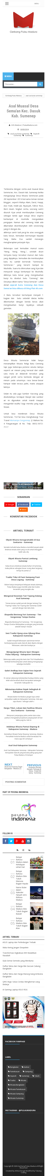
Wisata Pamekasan (17, 1089)
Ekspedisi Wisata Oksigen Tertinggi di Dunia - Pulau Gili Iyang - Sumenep (34, 770)
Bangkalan (14, 1067)
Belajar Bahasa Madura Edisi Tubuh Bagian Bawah (22, 909)
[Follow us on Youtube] (23, 841)
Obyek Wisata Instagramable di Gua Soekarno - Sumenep (23, 541)
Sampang (28, 1071)
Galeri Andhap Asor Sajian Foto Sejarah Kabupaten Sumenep (23, 671)
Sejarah (13, 1076)
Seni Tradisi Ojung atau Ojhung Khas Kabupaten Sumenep (23, 634)
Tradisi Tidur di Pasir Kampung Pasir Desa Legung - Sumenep (23, 578)
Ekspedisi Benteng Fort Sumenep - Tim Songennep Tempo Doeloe (23, 615)
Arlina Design (20, 1171)
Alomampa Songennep (20, 420)
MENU (36, 3)
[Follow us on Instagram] (28, 841)
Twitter (37, 504)
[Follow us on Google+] (17, 841)
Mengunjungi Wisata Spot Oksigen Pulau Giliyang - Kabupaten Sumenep (22, 653)
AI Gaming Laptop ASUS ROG (15, 989)
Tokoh (36, 1076)
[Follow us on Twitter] (11, 841)
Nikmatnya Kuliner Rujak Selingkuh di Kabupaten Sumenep (22, 690)
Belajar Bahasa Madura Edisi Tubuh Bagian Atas (22, 923)
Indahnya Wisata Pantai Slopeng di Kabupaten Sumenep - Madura (23, 727)
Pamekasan (15, 1071)
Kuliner (26, 1067)
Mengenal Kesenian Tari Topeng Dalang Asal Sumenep (23, 597)
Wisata (23, 1080)
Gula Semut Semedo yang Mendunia (18, 960)
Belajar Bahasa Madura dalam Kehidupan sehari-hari (22, 862)
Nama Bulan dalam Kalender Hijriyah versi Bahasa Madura (21, 893)
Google (10, 504)
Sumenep (29, 135)
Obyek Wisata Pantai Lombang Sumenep (22, 559)
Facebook (23, 504)
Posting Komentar (15, 782)
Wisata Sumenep (17, 1098)
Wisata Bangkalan (17, 1085)
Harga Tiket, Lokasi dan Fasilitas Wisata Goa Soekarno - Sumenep (23, 709)
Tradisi (12, 1080)
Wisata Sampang (17, 1093)
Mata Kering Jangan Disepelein (15, 947)
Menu (9, 76)
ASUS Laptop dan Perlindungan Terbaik (19, 942)
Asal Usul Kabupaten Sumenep (22, 745)
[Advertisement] (23, 54)
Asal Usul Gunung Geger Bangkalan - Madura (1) (13, 768)
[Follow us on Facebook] (5, 841)
